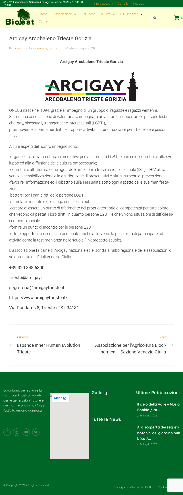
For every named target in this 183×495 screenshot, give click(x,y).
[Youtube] (26, 432)
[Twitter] (36, 432)
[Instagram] (16, 432)
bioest (17, 48)
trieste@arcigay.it (26, 277)
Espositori (55, 48)
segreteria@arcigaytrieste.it (36, 287)
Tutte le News (106, 419)
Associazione (38, 48)
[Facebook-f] (7, 432)
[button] (64, 14)
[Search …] (153, 18)
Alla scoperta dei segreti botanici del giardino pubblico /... (159, 433)
